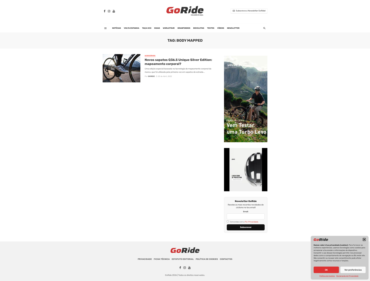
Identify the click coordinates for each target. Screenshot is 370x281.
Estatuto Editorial (183, 259)
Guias (157, 28)
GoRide (151, 76)
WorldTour (169, 28)
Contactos (226, 259)
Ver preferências (353, 270)
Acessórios (150, 56)
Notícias (116, 28)
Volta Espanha (131, 28)
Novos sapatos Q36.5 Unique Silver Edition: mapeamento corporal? (178, 62)
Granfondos (183, 28)
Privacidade (145, 259)
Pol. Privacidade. (252, 222)
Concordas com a (244, 222)
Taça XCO (146, 28)
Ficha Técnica (162, 259)
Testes (210, 28)
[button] (364, 239)
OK (326, 270)
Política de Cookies (327, 276)
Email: (245, 211)
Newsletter (233, 28)
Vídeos (220, 28)
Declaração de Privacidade (347, 276)
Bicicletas (198, 28)
